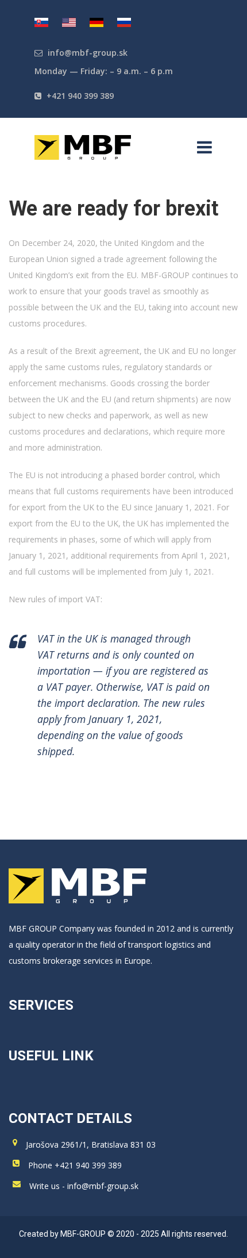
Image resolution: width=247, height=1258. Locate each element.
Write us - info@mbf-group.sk (83, 1185)
